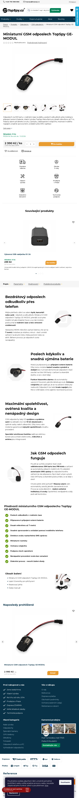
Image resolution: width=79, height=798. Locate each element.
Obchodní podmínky (50, 700)
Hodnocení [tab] (33, 284)
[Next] (76, 641)
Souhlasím (65, 782)
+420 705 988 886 (12, 2)
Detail (52, 673)
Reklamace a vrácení (50, 706)
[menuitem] (6, 19)
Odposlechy (8, 728)
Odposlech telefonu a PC (13, 744)
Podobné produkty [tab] (52, 284)
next (74, 242)
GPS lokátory (8, 734)
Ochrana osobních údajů (52, 703)
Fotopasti (7, 741)
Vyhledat (55, 10)
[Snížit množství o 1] (27, 144)
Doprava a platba (49, 696)
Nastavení (13, 793)
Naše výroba (8, 725)
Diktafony (7, 738)
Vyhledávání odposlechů (13, 748)
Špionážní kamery (10, 731)
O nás (44, 690)
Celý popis (6, 128)
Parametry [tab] (18, 284)
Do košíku (57, 144)
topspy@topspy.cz (33, 2)
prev (4, 242)
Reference (46, 693)
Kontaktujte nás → (51, 745)
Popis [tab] (5, 284)
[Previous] (2, 641)
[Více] (73, 19)
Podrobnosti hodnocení (37, 43)
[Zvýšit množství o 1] (33, 144)
